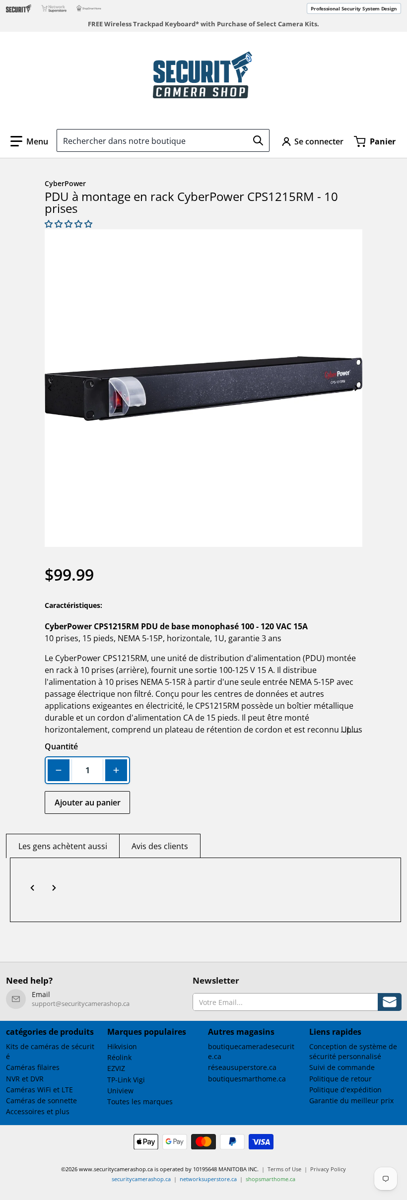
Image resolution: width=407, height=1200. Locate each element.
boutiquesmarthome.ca (247, 1078)
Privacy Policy (328, 1169)
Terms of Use (284, 1169)
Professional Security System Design (354, 8)
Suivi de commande (342, 1067)
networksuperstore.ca (208, 1179)
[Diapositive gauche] (50, 388)
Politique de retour (340, 1078)
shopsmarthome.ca (270, 1179)
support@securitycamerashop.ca (81, 1003)
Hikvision (122, 1046)
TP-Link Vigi (126, 1079)
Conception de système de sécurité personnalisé (353, 1051)
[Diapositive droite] (356, 388)
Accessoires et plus (37, 1111)
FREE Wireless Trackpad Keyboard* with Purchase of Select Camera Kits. (203, 24)
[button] (29, 141)
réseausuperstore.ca (242, 1067)
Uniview (120, 1090)
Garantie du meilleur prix (351, 1100)
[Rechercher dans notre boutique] (258, 140)
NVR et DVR (25, 1078)
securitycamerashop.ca (141, 1179)
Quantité (61, 746)
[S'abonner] (390, 1001)
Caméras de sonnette (41, 1100)
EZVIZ (116, 1068)
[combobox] (163, 140)
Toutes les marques (140, 1101)
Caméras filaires (33, 1067)
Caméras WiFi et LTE (39, 1089)
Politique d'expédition (345, 1089)
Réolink (119, 1057)
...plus (351, 729)
